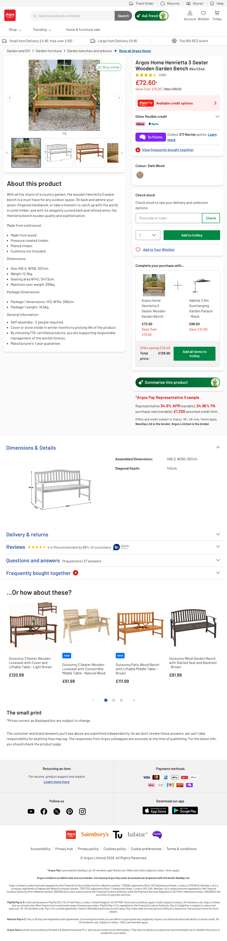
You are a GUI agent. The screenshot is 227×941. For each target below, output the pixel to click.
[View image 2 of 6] (58, 152)
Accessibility (40, 849)
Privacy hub (64, 849)
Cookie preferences (146, 849)
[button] (108, 67)
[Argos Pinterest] (69, 811)
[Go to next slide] (119, 98)
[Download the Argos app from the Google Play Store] (185, 813)
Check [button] (211, 218)
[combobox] (72, 16)
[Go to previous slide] (10, 98)
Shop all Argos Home (135, 51)
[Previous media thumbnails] (7, 152)
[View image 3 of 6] (90, 152)
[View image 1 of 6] (26, 152)
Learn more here (57, 782)
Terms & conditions (181, 849)
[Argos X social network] (56, 811)
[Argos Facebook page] (44, 811)
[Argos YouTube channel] (31, 811)
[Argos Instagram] (82, 811)
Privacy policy (88, 849)
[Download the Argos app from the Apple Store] (155, 813)
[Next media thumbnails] (121, 152)
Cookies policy (115, 849)
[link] (177, 148)
